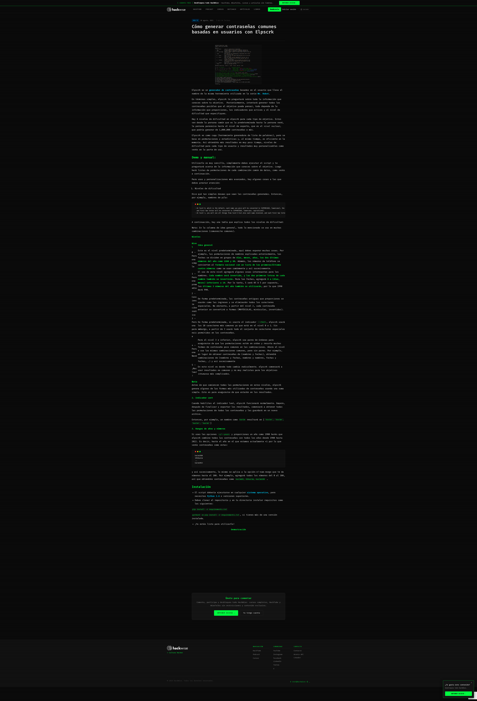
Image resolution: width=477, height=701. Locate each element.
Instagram (277, 654)
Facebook (277, 658)
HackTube (197, 9)
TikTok (276, 665)
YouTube (276, 651)
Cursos (220, 9)
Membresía (274, 9)
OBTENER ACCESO (289, 3)
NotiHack (232, 9)
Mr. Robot (263, 93)
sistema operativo (257, 492)
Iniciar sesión (289, 9)
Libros (257, 9)
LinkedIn (277, 661)
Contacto (298, 651)
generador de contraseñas (224, 90)
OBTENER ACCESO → (226, 613)
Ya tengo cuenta (251, 613)
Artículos (245, 9)
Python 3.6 (213, 496)
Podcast (209, 9)
